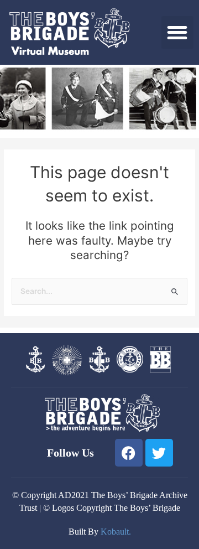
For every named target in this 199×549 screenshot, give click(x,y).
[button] (177, 32)
